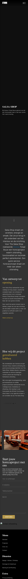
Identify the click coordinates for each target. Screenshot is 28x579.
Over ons (5, 546)
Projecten (5, 543)
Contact (4, 550)
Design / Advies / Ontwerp (10, 560)
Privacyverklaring (7, 578)
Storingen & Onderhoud (9, 564)
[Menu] (25, 3)
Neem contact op (7, 318)
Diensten (4, 539)
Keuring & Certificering (9, 567)
